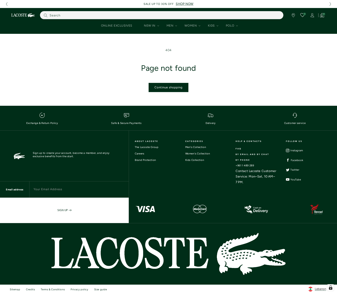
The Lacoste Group (146, 147)
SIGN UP (63, 210)
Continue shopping (168, 87)
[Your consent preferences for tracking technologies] (330, 287)
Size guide (100, 289)
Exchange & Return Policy (42, 123)
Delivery (211, 123)
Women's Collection (197, 153)
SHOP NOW (184, 4)
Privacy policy (79, 289)
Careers (139, 153)
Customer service (295, 123)
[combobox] (161, 15)
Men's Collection (195, 147)
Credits (30, 289)
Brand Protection (145, 160)
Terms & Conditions (53, 289)
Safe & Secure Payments (126, 123)
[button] (6, 4)
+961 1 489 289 (245, 165)
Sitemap (15, 289)
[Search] (46, 15)
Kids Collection (194, 160)
